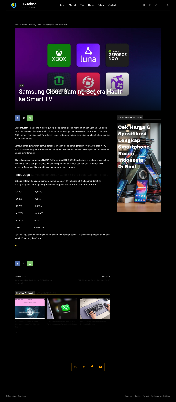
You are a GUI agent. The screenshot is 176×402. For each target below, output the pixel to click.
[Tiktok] (156, 5)
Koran (24, 25)
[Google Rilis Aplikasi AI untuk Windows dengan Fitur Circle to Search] (30, 309)
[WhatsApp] (30, 118)
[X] (23, 118)
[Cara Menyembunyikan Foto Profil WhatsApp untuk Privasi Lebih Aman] (62, 309)
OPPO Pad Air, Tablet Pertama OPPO (94, 280)
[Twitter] (167, 5)
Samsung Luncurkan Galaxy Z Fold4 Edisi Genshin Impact (70, 174)
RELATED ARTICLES (24, 293)
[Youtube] (144, 5)
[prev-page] (16, 332)
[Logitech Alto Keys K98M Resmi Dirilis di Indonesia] (95, 309)
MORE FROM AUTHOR (46, 293)
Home (17, 25)
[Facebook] (162, 5)
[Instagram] (150, 5)
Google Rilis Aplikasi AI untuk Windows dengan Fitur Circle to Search (27, 324)
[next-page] (20, 332)
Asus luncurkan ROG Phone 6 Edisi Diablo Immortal (33, 281)
